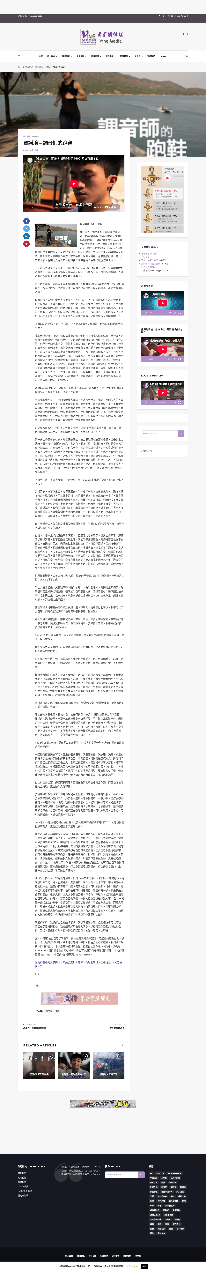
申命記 (177, 1219)
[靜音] (174, 312)
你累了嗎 (154, 1182)
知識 (159, 1224)
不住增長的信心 (148, 267)
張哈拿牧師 (173, 1201)
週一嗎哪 (180, 1229)
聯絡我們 (22, 1182)
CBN (26, 150)
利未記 (164, 1187)
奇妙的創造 (162, 1196)
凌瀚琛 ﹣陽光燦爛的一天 (74, 1074)
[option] (163, 193)
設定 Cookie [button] (132, 1266)
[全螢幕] (179, 312)
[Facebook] (159, 18)
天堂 (152, 1196)
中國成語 (154, 1178)
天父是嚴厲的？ (117, 1028)
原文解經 (154, 1192)
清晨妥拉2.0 (155, 1215)
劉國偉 (183, 1187)
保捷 (163, 1182)
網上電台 (51, 56)
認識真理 (95, 56)
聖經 (152, 1229)
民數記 (166, 1210)
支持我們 (151, 56)
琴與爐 (168, 1219)
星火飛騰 (39, 67)
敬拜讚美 (109, 56)
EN (151, 1173)
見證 (57, 1011)
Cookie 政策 (23, 1186)
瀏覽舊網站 (23, 1195)
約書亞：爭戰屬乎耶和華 (34, 1028)
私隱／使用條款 (25, 1191)
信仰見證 (80, 56)
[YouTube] (163, 18)
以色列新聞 (175, 1178)
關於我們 (22, 1173)
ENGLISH (163, 56)
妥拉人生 (182, 1196)
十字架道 (145, 257)
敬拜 (152, 1205)
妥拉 (172, 1196)
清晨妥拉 (176, 1210)
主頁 (41, 56)
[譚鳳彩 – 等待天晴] (108, 1065)
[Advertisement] (103, 6)
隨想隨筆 (66, 56)
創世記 (173, 1187)
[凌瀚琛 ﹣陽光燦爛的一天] (74, 1065)
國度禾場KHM (167, 1192)
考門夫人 (176, 1224)
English (160, 1173)
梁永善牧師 (169, 1205)
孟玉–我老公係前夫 (39, 1074)
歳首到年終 (154, 1210)
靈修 (152, 1233)
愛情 (184, 1201)
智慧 (159, 1205)
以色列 (138, 56)
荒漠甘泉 (161, 1229)
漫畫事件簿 (168, 1215)
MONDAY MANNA (174, 1173)
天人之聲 (180, 1192)
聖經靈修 (124, 56)
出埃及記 (154, 1187)
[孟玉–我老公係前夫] (39, 1065)
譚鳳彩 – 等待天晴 (108, 1074)
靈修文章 (161, 1233)
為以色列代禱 (155, 1219)
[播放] (146, 312)
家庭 (152, 1201)
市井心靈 (161, 1201)
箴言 (167, 1224)
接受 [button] (144, 1266)
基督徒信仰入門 (148, 253)
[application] (162, 303)
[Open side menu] (19, 56)
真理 (152, 1224)
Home (20, 67)
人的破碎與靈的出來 (150, 263)
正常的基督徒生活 (149, 260)
